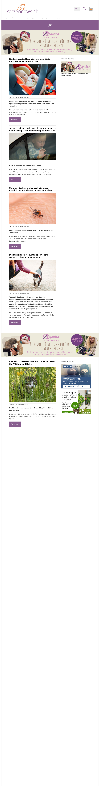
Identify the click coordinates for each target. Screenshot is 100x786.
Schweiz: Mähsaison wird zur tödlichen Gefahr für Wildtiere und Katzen (32, 363)
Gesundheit (34, 18)
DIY (20, 18)
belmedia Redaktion (23, 97)
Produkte (48, 18)
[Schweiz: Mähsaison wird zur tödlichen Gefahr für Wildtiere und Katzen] (32, 384)
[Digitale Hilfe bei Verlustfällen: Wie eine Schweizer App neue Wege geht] (32, 275)
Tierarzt (87, 18)
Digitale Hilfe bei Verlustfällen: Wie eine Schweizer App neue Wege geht (28, 256)
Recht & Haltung (68, 18)
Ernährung (26, 18)
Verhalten (94, 18)
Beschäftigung (13, 18)
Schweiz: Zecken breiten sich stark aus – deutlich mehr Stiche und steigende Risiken (31, 189)
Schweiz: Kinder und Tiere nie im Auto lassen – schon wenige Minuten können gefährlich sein (32, 129)
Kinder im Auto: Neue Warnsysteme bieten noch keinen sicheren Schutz (30, 60)
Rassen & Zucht (57, 18)
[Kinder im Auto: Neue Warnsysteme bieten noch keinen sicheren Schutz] (32, 79)
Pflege (41, 18)
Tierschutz (79, 18)
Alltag (4, 18)
